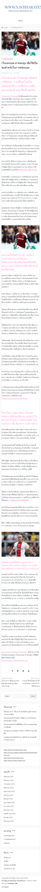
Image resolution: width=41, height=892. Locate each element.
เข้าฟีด (6, 861)
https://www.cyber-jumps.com (14, 760)
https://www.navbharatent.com (15, 398)
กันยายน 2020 (9, 821)
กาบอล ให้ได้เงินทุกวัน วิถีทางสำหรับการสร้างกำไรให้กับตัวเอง (30, 683)
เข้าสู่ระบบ (7, 858)
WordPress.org (9, 869)
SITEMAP (5, 887)
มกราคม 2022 (9, 806)
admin (17, 73)
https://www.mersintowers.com (15, 750)
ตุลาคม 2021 (8, 817)
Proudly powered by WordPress (14, 881)
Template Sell (12, 883)
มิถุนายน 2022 (9, 788)
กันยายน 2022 (9, 777)
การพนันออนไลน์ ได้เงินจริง (18, 500)
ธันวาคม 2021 (9, 810)
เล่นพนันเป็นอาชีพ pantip (27, 170)
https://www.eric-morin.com (14, 758)
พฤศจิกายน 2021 (10, 814)
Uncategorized (9, 836)
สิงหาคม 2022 (9, 780)
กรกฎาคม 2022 (9, 784)
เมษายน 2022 (8, 795)
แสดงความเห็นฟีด (10, 865)
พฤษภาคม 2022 (9, 791)
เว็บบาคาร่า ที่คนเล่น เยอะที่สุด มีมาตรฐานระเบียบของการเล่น (10, 683)
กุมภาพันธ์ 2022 (9, 803)
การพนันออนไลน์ (7, 59)
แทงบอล (6, 843)
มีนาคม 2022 (8, 799)
